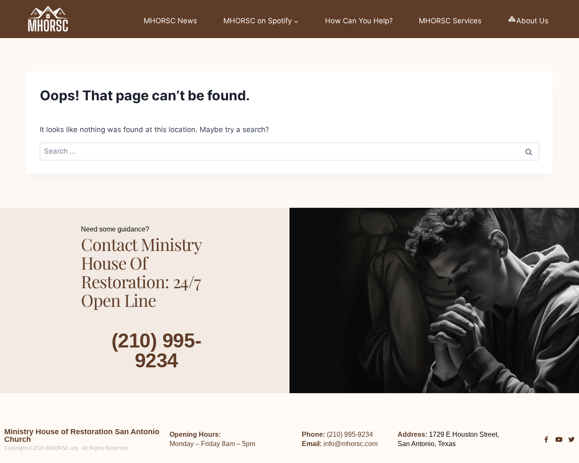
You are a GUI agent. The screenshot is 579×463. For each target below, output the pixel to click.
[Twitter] (571, 439)
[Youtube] (559, 439)
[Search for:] (289, 151)
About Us (532, 21)
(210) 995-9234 (156, 350)
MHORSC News (170, 21)
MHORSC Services (450, 21)
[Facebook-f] (546, 439)
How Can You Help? (359, 21)
